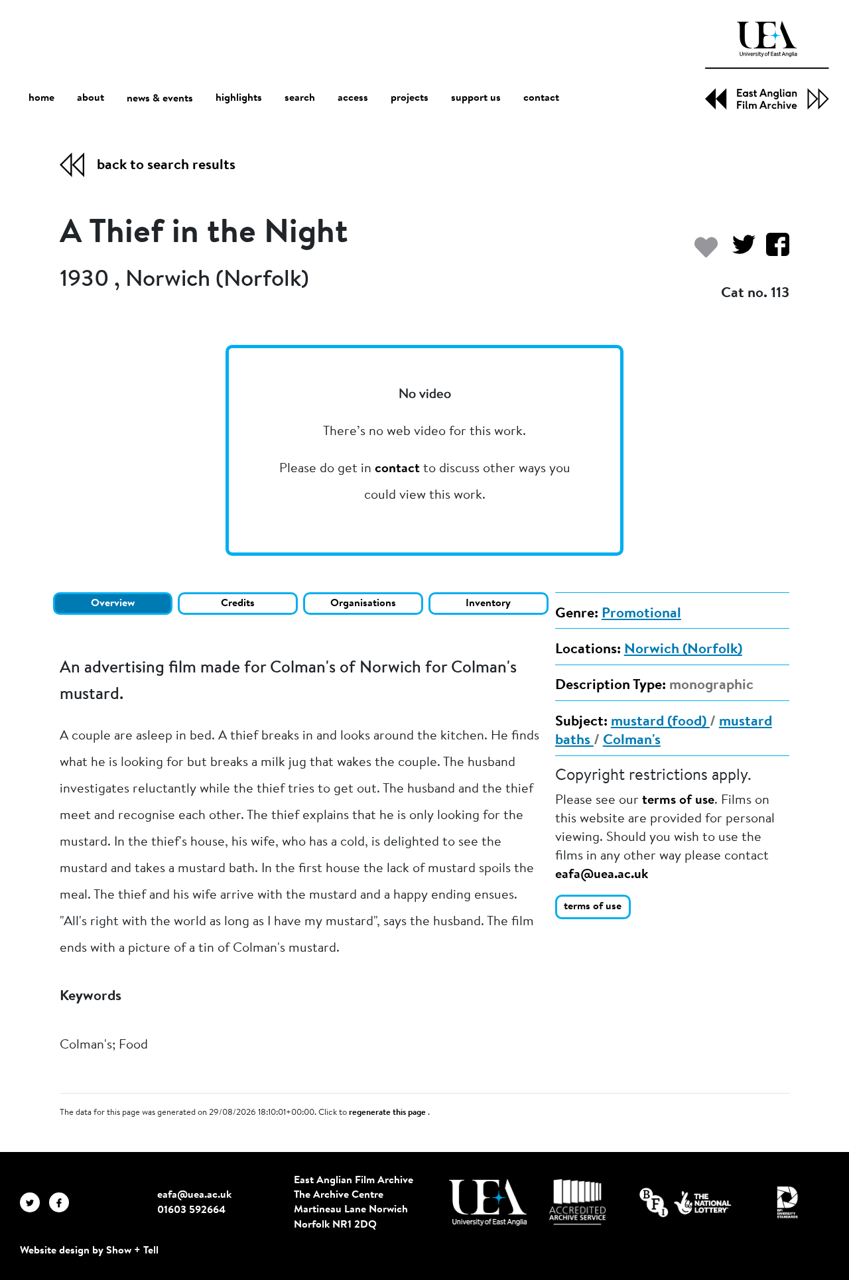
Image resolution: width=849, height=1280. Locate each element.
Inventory (488, 603)
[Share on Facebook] (772, 251)
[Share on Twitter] (738, 251)
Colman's (632, 741)
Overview (113, 603)
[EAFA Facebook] (62, 1202)
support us (476, 98)
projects (409, 98)
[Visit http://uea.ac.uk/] (488, 1202)
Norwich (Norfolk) (683, 650)
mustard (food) (660, 722)
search (300, 98)
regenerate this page (388, 1113)
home (41, 98)
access (353, 98)
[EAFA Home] (767, 65)
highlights (239, 98)
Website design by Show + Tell (89, 1251)
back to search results (166, 166)
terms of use (678, 800)
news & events (160, 99)
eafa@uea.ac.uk (601, 874)
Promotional (641, 614)
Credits (238, 603)
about (90, 98)
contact (541, 98)
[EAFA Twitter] (34, 1202)
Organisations (363, 603)
